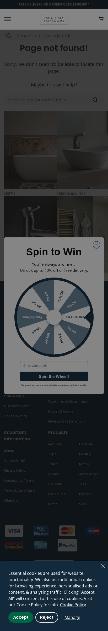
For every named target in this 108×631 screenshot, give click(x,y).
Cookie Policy (73, 605)
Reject (46, 617)
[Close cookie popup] (103, 566)
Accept (21, 617)
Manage (72, 617)
